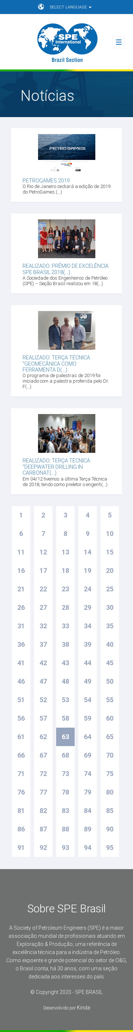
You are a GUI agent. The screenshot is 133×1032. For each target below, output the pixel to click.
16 (21, 570)
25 (109, 589)
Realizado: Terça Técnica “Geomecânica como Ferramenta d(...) (56, 364)
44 (87, 663)
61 (21, 737)
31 (21, 626)
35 (109, 626)
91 (21, 847)
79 (87, 792)
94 (87, 847)
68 (65, 755)
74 (87, 774)
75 (109, 774)
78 (65, 792)
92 (43, 847)
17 (43, 570)
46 (21, 681)
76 (21, 792)
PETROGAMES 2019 (46, 181)
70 (109, 755)
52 (43, 700)
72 (43, 774)
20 (109, 570)
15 (109, 552)
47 (43, 681)
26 (21, 607)
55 (109, 700)
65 (109, 737)
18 (65, 570)
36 (21, 644)
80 (109, 792)
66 (21, 755)
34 (87, 626)
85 (109, 810)
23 (65, 589)
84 (87, 810)
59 (87, 718)
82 (43, 810)
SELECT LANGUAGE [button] (69, 7)
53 (65, 700)
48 (65, 681)
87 (43, 829)
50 (109, 681)
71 (21, 774)
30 (109, 607)
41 (21, 663)
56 (21, 718)
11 (21, 552)
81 (21, 810)
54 (87, 700)
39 (87, 644)
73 (65, 774)
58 (65, 718)
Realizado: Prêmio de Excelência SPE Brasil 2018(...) (66, 269)
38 (65, 644)
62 (43, 737)
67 (43, 755)
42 (43, 663)
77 (43, 792)
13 (65, 552)
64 (87, 737)
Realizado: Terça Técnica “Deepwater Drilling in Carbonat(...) (56, 467)
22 (43, 589)
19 (87, 570)
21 (21, 589)
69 (87, 755)
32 (43, 626)
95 (109, 847)
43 (65, 663)
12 (43, 552)
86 (21, 829)
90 (109, 829)
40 (109, 644)
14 (87, 552)
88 (65, 829)
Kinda (83, 1008)
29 (87, 607)
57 (43, 718)
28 (65, 607)
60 (109, 718)
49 (87, 681)
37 (43, 644)
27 (43, 607)
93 (65, 847)
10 (109, 533)
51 (21, 700)
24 (87, 589)
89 (87, 829)
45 (109, 663)
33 (65, 626)
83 (65, 810)
